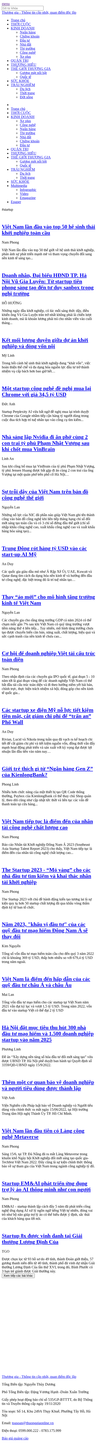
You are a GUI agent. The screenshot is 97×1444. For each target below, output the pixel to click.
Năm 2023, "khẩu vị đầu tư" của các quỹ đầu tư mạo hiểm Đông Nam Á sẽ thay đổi (45, 930)
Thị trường (27, 48)
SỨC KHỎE (20, 81)
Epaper (16, 202)
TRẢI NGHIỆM (23, 85)
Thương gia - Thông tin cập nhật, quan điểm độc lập (39, 12)
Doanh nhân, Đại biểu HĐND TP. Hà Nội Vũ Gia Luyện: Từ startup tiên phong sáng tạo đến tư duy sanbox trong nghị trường (48, 284)
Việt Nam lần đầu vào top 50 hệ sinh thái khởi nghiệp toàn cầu (48, 230)
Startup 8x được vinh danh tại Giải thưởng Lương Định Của (42, 1239)
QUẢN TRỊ (19, 61)
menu (6, 4)
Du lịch (25, 89)
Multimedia (19, 186)
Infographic (28, 190)
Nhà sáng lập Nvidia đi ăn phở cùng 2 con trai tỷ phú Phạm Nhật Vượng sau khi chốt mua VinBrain (45, 443)
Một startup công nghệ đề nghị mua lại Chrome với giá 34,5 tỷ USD (46, 391)
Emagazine (28, 198)
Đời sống (26, 97)
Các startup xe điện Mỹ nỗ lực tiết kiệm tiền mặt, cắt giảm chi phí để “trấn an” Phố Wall (47, 716)
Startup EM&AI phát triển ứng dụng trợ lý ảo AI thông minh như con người (46, 1186)
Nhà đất (25, 44)
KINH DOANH (23, 28)
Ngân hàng (28, 32)
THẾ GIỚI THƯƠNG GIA (31, 69)
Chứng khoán (29, 36)
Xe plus (25, 56)
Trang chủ (18, 20)
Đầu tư (25, 40)
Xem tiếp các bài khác (18, 1275)
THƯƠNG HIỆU (23, 65)
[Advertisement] (48, 1326)
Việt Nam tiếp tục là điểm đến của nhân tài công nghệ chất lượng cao (47, 824)
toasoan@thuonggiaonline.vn (33, 1423)
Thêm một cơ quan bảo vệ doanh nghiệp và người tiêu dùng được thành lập (48, 1085)
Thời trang (27, 93)
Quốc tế (25, 77)
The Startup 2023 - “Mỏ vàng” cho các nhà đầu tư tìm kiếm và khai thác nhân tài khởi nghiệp (46, 876)
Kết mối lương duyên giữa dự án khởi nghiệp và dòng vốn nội (45, 343)
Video (24, 194)
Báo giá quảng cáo (15, 1438)
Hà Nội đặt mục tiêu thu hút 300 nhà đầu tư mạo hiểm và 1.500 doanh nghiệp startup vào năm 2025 (48, 1034)
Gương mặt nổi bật (33, 73)
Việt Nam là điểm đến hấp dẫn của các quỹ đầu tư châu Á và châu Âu (46, 982)
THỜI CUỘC (21, 24)
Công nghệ (28, 52)
